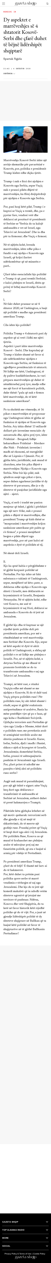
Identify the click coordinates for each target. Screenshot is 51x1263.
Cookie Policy (39, 1254)
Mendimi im (9, 12)
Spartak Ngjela (12, 59)
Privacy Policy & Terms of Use (18, 1254)
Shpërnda (7, 74)
